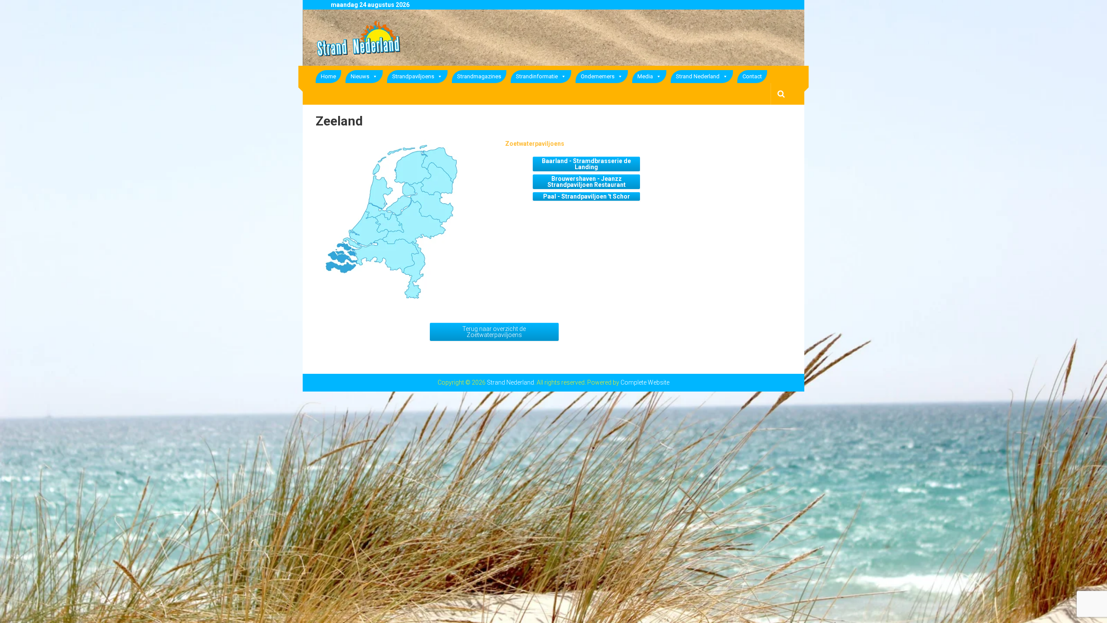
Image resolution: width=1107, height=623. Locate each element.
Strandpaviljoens (413, 76)
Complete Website (645, 382)
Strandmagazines (479, 76)
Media (645, 76)
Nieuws (360, 76)
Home (328, 76)
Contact (752, 76)
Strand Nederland (698, 76)
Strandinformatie (537, 76)
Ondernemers (597, 76)
